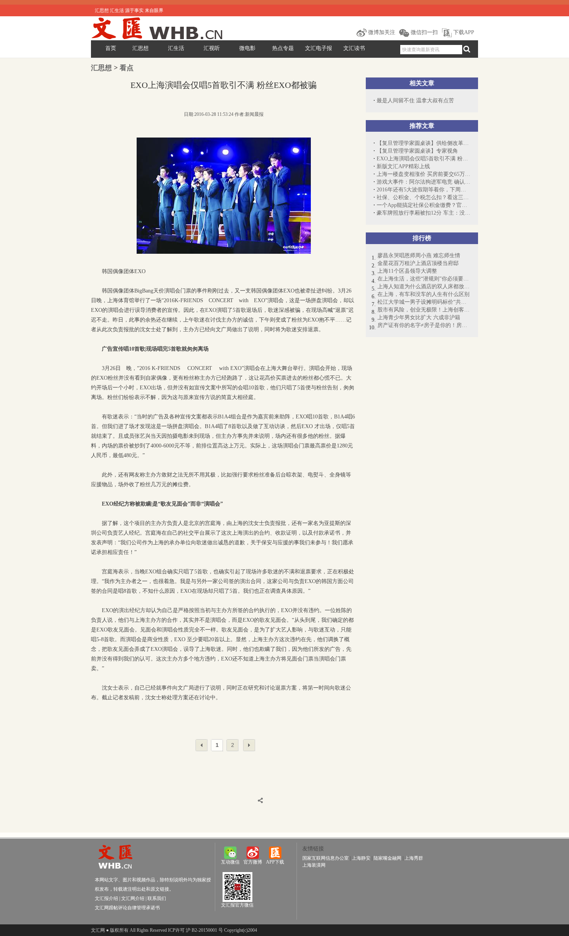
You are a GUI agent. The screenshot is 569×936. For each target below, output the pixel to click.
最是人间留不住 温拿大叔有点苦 (415, 100)
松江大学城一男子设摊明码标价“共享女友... (423, 302)
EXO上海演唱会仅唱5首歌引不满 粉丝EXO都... (423, 159)
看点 (127, 68)
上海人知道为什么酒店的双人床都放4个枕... (423, 286)
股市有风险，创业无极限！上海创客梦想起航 (423, 310)
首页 (110, 48)
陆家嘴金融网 (387, 858)
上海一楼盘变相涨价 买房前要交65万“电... (423, 174)
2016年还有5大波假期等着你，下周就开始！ (423, 190)
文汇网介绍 (132, 898)
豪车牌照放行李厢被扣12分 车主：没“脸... (423, 213)
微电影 (247, 48)
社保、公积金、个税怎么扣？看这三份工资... (423, 197)
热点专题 (283, 48)
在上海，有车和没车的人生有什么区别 (423, 294)
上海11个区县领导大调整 (407, 271)
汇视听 (212, 48)
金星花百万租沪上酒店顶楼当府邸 (418, 263)
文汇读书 (354, 48)
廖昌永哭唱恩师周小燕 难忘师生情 (418, 255)
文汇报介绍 (106, 898)
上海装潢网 (314, 865)
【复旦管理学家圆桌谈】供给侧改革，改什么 (423, 143)
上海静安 (361, 858)
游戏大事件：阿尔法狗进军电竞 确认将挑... (423, 182)
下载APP (463, 32)
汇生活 (176, 48)
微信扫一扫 (423, 32)
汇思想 (140, 48)
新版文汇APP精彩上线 (403, 166)
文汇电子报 (318, 48)
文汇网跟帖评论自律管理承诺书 (127, 907)
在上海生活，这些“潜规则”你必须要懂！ (423, 279)
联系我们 (156, 898)
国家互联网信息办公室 (325, 858)
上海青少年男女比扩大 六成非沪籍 (418, 317)
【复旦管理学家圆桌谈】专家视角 (417, 151)
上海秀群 (413, 858)
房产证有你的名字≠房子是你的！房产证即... (423, 325)
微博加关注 (381, 32)
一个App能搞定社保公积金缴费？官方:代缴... (423, 205)
